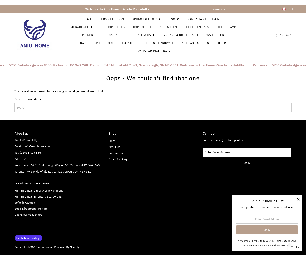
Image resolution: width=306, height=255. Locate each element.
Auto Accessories (195, 43)
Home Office (142, 27)
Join (247, 163)
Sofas (175, 19)
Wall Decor (215, 35)
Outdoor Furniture (123, 43)
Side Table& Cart (141, 35)
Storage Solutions (84, 27)
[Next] (221, 9)
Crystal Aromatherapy (153, 51)
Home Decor (116, 27)
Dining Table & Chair (147, 19)
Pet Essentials (197, 27)
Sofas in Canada (25, 202)
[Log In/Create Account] (281, 35)
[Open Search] (275, 35)
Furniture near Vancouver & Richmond (39, 190)
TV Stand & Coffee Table (180, 35)
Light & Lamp (226, 27)
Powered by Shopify (67, 247)
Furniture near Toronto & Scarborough (39, 196)
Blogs (112, 141)
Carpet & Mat (90, 43)
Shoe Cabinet (111, 35)
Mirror (87, 35)
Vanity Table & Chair (203, 19)
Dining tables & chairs (28, 214)
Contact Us (116, 153)
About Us (114, 147)
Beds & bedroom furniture (31, 208)
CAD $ (291, 9)
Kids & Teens (169, 27)
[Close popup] (298, 199)
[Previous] (85, 9)
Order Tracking (118, 159)
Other (221, 43)
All (89, 19)
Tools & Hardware (160, 43)
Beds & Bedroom (112, 19)
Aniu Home (45, 247)
